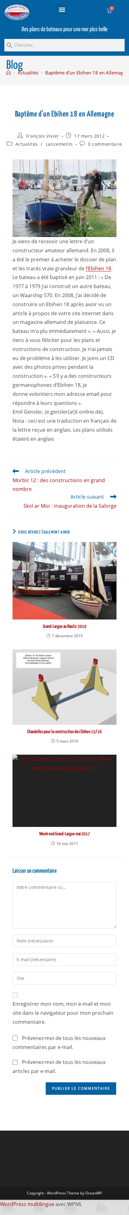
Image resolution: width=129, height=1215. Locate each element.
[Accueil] (8, 72)
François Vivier (42, 136)
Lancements (59, 144)
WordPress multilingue (27, 1204)
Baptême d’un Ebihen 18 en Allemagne (87, 72)
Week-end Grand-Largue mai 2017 (64, 834)
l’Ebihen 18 (98, 268)
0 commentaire (105, 144)
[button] (62, 9)
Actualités (26, 144)
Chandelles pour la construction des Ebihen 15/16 (64, 731)
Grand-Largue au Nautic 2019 (64, 626)
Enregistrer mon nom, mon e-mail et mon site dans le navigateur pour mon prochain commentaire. (63, 1012)
